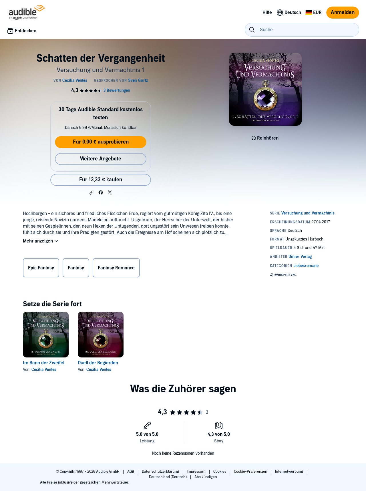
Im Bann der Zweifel (43, 363)
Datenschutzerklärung (161, 471)
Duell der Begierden (98, 363)
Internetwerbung (289, 471)
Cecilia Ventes (43, 369)
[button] (91, 192)
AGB (131, 471)
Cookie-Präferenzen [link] (250, 471)
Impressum (196, 471)
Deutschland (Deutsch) (168, 477)
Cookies (220, 471)
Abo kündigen (205, 477)
